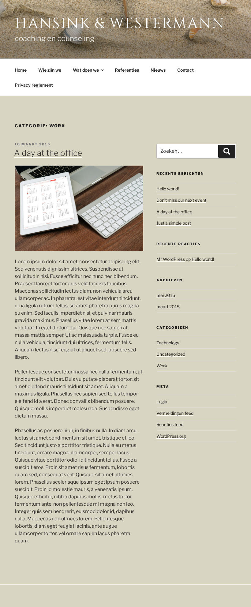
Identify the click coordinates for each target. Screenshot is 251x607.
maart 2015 (168, 306)
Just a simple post (173, 223)
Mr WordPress (170, 259)
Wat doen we (86, 70)
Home (21, 70)
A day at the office (48, 153)
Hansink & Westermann (120, 24)
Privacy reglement (34, 85)
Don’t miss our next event (181, 200)
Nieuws (158, 70)
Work (161, 365)
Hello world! (167, 188)
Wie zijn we (49, 70)
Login (161, 401)
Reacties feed (169, 424)
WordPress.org (171, 436)
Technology (167, 342)
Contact (185, 70)
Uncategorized (170, 354)
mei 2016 (165, 295)
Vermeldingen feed (174, 413)
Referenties (127, 70)
